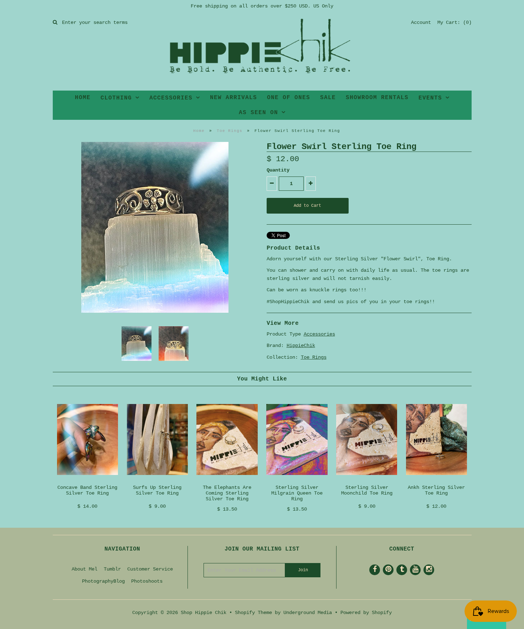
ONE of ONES (288, 97)
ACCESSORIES (170, 98)
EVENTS (430, 98)
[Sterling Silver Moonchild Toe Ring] (366, 481)
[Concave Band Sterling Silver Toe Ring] (87, 481)
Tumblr (112, 569)
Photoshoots (147, 581)
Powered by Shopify (366, 612)
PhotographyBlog (103, 581)
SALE (328, 97)
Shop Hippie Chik (203, 612)
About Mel (84, 569)
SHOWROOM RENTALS (377, 97)
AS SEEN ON (258, 112)
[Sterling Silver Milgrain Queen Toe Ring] (296, 481)
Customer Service (150, 569)
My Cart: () (454, 22)
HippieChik (301, 345)
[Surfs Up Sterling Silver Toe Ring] (157, 481)
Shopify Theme (253, 612)
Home (199, 131)
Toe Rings (229, 131)
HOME (83, 97)
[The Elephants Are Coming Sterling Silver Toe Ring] (226, 481)
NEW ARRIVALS (233, 97)
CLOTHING (116, 98)
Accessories (319, 334)
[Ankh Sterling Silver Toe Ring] (436, 481)
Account (421, 22)
